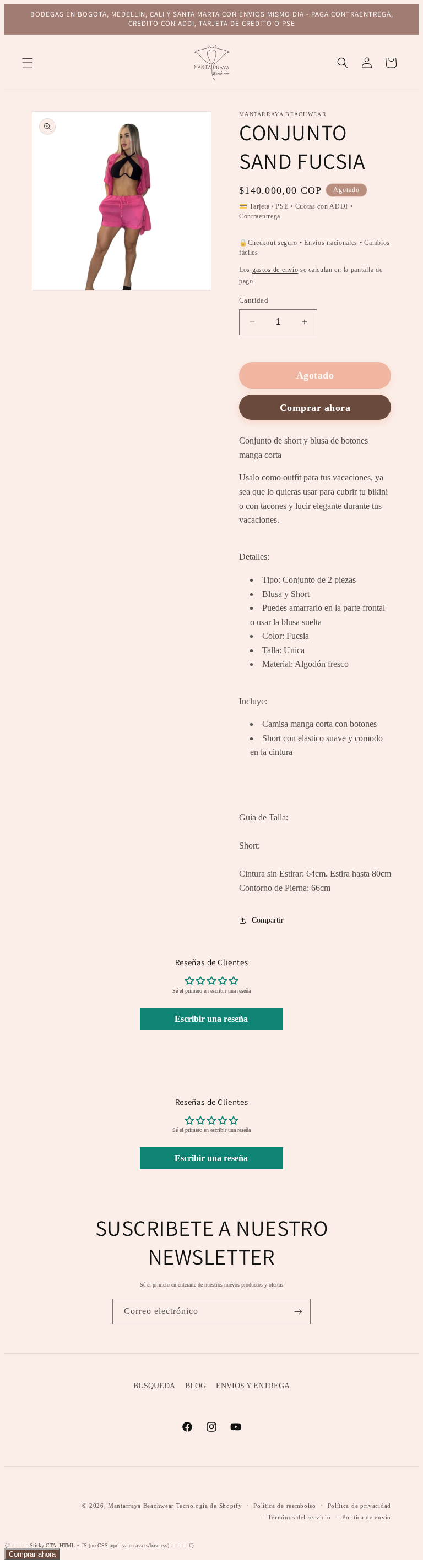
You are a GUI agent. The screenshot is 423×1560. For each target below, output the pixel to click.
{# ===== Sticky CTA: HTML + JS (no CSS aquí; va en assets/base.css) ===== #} (205, 782)
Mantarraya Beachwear (141, 1505)
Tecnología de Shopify (209, 1505)
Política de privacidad (359, 1505)
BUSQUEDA (154, 1386)
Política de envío (366, 1517)
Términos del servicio (299, 1517)
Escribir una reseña (211, 1018)
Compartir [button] (268, 920)
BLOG (195, 1386)
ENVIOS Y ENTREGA (253, 1386)
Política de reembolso (284, 1505)
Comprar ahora (32, 1554)
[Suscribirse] (298, 1311)
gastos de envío (275, 269)
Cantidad (253, 300)
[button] (27, 63)
